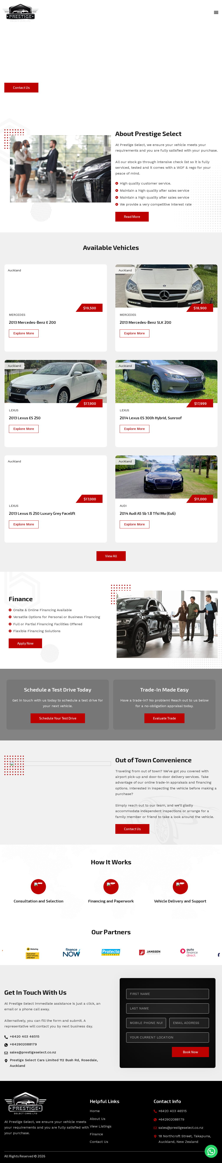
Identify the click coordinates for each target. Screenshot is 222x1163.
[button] (216, 12)
